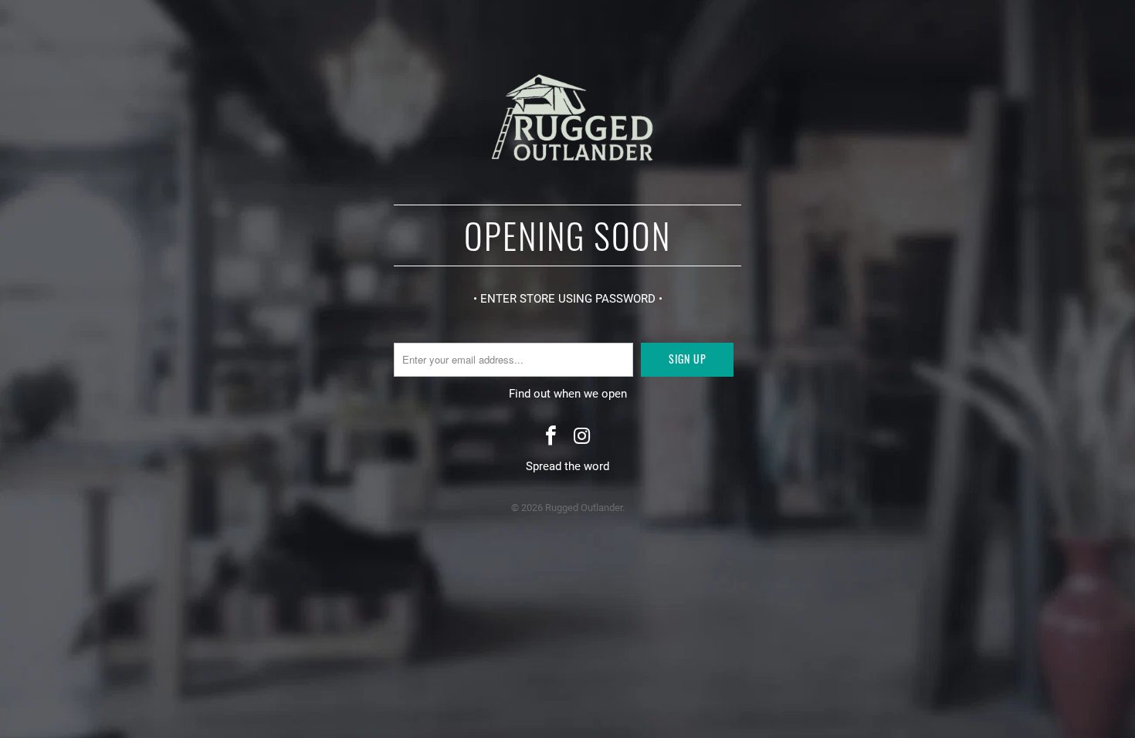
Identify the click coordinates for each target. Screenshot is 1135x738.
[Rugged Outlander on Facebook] (551, 437)
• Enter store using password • (567, 299)
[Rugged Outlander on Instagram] (582, 437)
